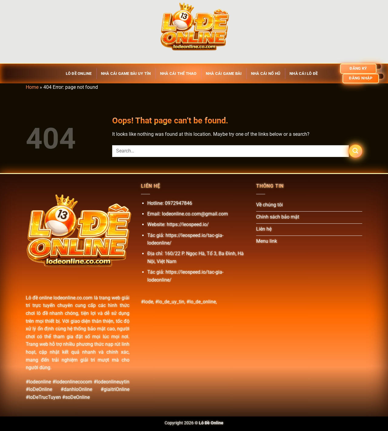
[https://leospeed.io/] (194, 31)
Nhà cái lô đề (303, 73)
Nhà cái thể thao (178, 73)
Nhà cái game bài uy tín (126, 73)
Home (32, 87)
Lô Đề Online (79, 73)
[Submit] (355, 151)
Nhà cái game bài (224, 73)
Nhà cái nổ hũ (265, 73)
